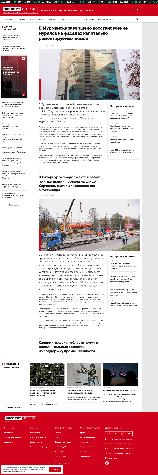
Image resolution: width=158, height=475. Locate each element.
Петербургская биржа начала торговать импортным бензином (12, 126)
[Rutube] (122, 433)
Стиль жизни (75, 19)
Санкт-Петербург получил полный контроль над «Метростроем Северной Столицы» (11, 162)
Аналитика (52, 19)
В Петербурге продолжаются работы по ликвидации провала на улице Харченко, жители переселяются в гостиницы (70, 183)
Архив (81, 11)
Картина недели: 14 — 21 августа (119, 390)
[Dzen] (108, 433)
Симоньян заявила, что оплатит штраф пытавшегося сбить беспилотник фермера (13, 104)
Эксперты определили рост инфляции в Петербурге (12, 186)
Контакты (89, 11)
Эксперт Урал (60, 456)
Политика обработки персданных (119, 449)
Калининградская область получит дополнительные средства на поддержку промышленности (69, 346)
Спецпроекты (85, 456)
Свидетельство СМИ (88, 447)
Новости (63, 19)
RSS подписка (111, 458)
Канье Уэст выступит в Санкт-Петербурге (122, 140)
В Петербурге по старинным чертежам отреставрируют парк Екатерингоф (12, 115)
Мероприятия (89, 19)
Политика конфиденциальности (118, 439)
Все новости (14, 205)
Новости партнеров (105, 19)
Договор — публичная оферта (117, 453)
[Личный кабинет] (137, 10)
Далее (41, 173)
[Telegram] (129, 433)
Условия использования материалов (120, 444)
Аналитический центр (49, 11)
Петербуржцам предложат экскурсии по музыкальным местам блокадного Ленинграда (14, 150)
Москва (58, 433)
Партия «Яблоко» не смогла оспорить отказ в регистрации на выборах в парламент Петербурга (13, 175)
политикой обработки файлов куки (14, 471)
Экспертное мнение (36, 19)
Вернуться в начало (13, 407)
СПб (56, 437)
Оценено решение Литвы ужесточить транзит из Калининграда (11, 38)
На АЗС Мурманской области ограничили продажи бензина (122, 151)
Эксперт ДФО (61, 447)
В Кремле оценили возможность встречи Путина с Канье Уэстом (13, 195)
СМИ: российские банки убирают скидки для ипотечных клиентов (13, 48)
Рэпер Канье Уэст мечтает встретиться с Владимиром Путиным (121, 128)
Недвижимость (36, 442)
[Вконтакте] (115, 433)
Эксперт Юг (60, 452)
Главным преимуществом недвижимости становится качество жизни (43, 393)
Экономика (8, 19)
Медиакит (84, 452)
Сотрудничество (87, 437)
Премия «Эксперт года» (68, 11)
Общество (21, 19)
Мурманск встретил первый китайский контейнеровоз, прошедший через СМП (121, 115)
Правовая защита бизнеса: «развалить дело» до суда (79, 391)
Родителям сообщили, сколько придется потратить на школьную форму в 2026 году (13, 138)
